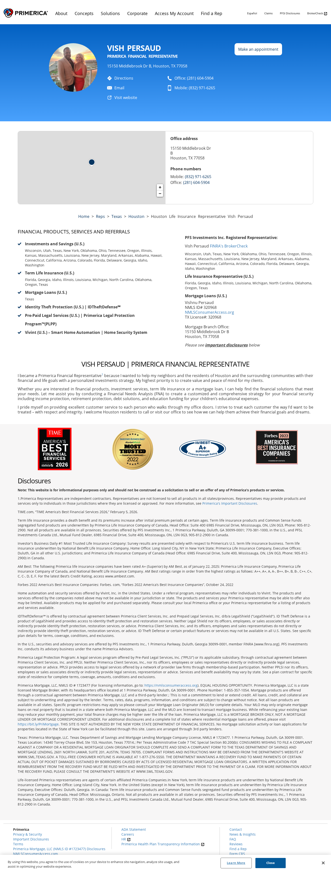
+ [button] (160, 187)
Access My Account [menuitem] (174, 13)
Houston (136, 216)
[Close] (323, 862)
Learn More (236, 863)
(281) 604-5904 (196, 182)
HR (124, 839)
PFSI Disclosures (290, 13)
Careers (127, 834)
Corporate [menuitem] (137, 13)
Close (270, 863)
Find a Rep (238, 849)
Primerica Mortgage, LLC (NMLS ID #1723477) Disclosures (59, 849)
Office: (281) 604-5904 (193, 78)
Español (252, 13)
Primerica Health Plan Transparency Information (161, 844)
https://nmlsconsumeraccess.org (170, 685)
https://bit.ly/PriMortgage (38, 724)
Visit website (125, 97)
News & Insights (242, 834)
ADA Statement (133, 829)
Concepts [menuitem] (84, 13)
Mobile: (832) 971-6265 (194, 87)
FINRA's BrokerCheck (229, 246)
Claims (268, 13)
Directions (123, 78)
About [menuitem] (61, 13)
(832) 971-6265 (198, 176)
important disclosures (226, 345)
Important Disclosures (31, 839)
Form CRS (237, 853)
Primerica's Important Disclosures (229, 503)
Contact (235, 829)
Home (83, 216)
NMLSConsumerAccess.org (209, 312)
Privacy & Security (27, 834)
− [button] (160, 193)
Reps (100, 216)
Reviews (236, 844)
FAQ (232, 839)
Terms (18, 844)
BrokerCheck (315, 13)
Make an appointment (258, 49)
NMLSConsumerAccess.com (35, 853)
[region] (165, 863)
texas (116, 216)
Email (119, 87)
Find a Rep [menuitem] (211, 13)
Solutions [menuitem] (110, 13)
